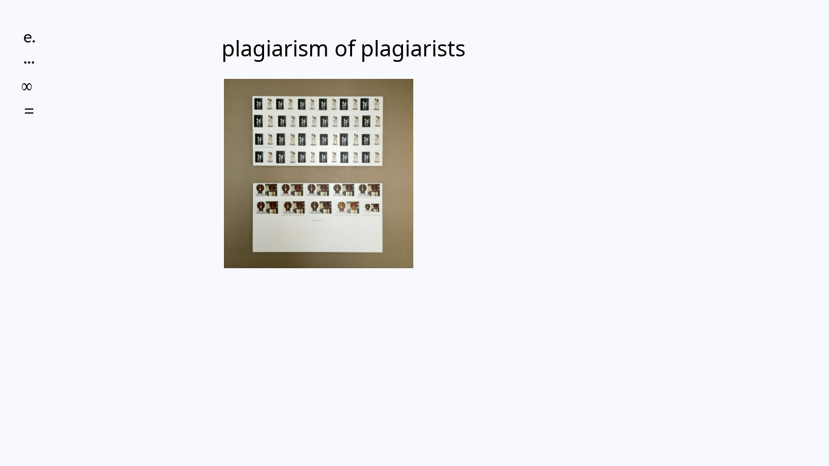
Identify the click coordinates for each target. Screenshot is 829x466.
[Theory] (29, 86)
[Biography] (29, 38)
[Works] (29, 62)
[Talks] (29, 111)
